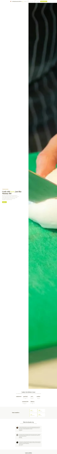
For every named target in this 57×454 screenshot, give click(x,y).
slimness (38, 1)
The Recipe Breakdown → (44, 1)
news (30, 1)
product (32, 1)
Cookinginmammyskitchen (16, 1)
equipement (25, 1)
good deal (28, 1)
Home (22, 1)
